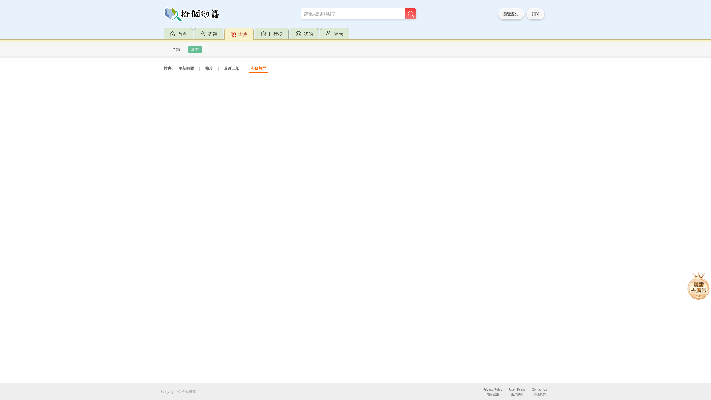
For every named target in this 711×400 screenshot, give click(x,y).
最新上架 (232, 68)
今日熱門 (258, 68)
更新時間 (186, 68)
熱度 (209, 68)
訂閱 (535, 14)
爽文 (195, 49)
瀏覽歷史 (511, 14)
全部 (176, 49)
